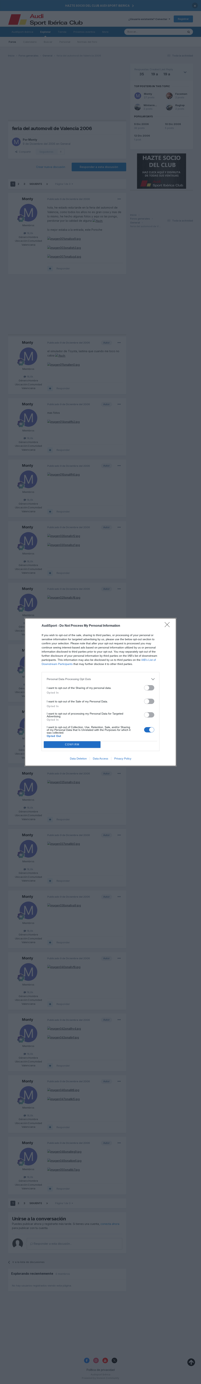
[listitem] (100, 679)
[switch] (149, 687)
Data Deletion (78, 758)
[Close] (168, 626)
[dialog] (100, 692)
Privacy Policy (122, 758)
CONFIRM (72, 744)
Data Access (100, 758)
